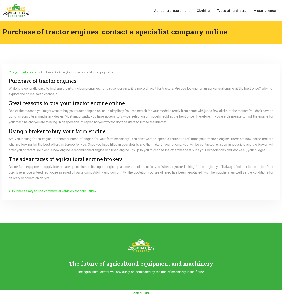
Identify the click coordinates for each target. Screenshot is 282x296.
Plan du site (141, 293)
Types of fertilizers (231, 10)
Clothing (203, 10)
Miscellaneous (265, 10)
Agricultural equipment (172, 10)
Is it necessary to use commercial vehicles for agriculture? (54, 191)
